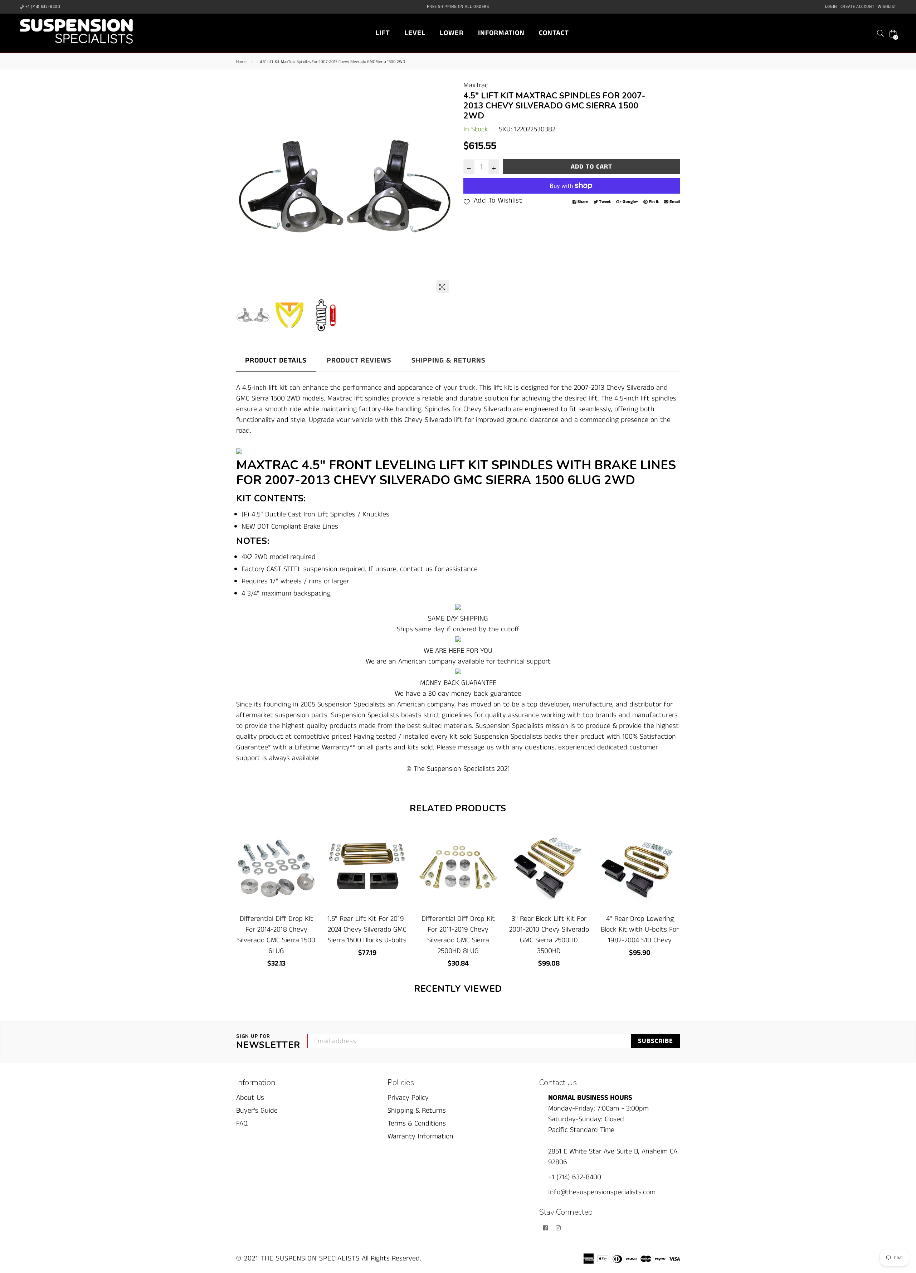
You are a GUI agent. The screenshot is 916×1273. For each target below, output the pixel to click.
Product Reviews (359, 360)
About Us (250, 1098)
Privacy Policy (408, 1098)
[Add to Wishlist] (308, 859)
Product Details (276, 360)
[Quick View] (308, 845)
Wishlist (887, 7)
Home (241, 62)
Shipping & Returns (448, 360)
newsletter (268, 1042)
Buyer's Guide (257, 1111)
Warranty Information (420, 1136)
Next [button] (443, 188)
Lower (452, 33)
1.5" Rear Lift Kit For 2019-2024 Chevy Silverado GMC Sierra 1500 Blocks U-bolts (367, 930)
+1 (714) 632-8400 (42, 7)
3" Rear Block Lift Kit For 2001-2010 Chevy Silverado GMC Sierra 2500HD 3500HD (549, 935)
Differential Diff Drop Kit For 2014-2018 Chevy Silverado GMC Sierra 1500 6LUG (276, 935)
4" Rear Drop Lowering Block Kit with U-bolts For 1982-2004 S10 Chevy (640, 930)
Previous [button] (245, 188)
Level (414, 33)
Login (831, 7)
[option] (344, 188)
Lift (383, 33)
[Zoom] (442, 286)
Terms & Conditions (417, 1123)
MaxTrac (475, 85)
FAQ (242, 1123)
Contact (554, 33)
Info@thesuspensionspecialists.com (602, 1192)
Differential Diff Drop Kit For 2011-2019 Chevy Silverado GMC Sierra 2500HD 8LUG (458, 935)
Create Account (857, 7)
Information (501, 33)
